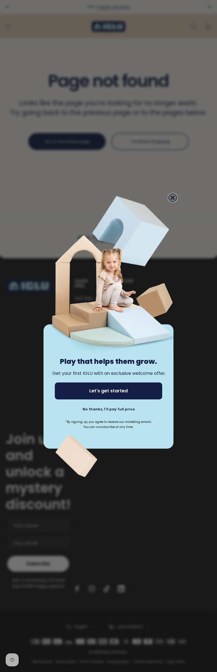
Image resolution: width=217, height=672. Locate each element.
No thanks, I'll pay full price (109, 409)
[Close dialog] (172, 197)
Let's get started (108, 391)
